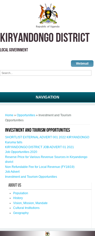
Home (9, 115)
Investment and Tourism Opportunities (31, 177)
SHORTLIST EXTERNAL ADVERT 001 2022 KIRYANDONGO (47, 137)
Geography (21, 213)
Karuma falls (13, 142)
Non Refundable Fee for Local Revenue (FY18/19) (39, 167)
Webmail (82, 63)
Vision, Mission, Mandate (30, 203)
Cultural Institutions (26, 208)
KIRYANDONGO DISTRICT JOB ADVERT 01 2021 (39, 147)
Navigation (47, 97)
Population (20, 193)
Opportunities (26, 115)
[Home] (47, 27)
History (18, 198)
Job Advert (12, 171)
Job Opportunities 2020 (21, 152)
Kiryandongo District (45, 38)
